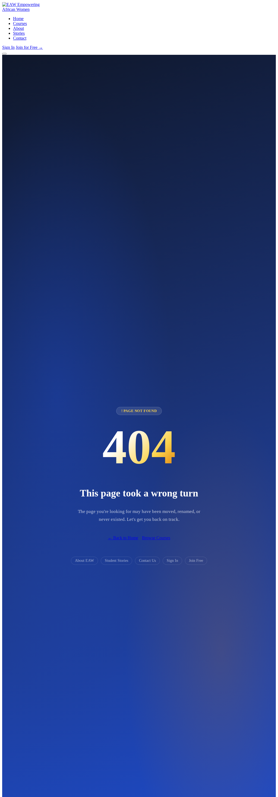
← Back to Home (123, 537)
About (18, 28)
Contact (19, 38)
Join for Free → (29, 47)
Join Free (196, 561)
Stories (19, 33)
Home (18, 18)
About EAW (84, 561)
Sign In (8, 47)
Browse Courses (156, 537)
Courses (20, 23)
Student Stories (116, 561)
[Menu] (4, 54)
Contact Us (147, 561)
